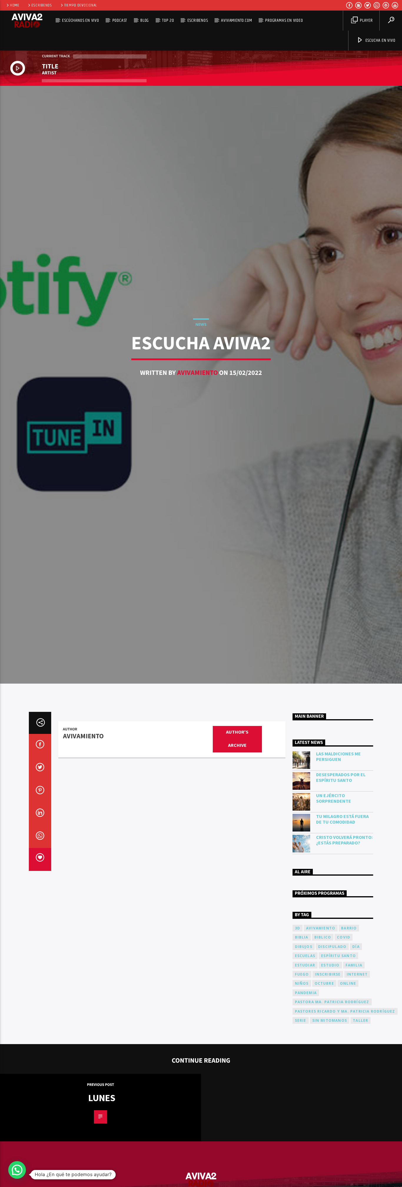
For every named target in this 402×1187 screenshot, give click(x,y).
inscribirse (328, 1021)
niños (302, 1030)
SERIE (300, 1067)
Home (14, 5)
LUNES (101, 1145)
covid (343, 984)
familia (353, 1011)
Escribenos (41, 5)
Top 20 (168, 20)
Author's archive (237, 786)
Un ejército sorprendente (333, 845)
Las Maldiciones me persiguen (338, 803)
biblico (322, 984)
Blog (144, 20)
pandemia (306, 1039)
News (201, 346)
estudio (330, 1011)
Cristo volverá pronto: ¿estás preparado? (344, 887)
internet (357, 1021)
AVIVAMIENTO (320, 974)
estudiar (305, 1011)
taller (360, 1067)
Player (366, 20)
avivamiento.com (236, 20)
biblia (301, 984)
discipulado (332, 993)
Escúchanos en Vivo (80, 20)
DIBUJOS (303, 993)
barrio (349, 974)
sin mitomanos (329, 1067)
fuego (302, 1021)
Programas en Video (284, 20)
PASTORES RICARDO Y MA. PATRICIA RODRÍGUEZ (345, 1058)
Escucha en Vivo (380, 40)
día (356, 993)
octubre (324, 1030)
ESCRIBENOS (197, 20)
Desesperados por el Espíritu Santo (341, 824)
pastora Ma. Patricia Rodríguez (332, 1048)
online (348, 1030)
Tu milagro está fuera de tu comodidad (342, 866)
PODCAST (119, 20)
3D (297, 974)
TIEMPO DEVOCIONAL (80, 5)
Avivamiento (197, 394)
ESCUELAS (305, 1002)
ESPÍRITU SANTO (338, 1002)
